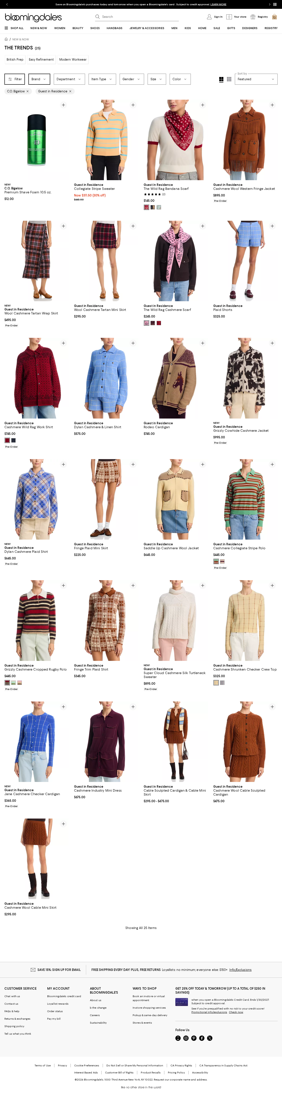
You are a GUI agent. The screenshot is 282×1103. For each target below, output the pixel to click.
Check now (236, 1012)
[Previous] (9, 140)
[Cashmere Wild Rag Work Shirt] (36, 378)
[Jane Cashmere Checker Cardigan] (36, 741)
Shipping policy (14, 1026)
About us (95, 1000)
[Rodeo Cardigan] (176, 378)
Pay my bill (54, 1018)
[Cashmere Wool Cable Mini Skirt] (36, 859)
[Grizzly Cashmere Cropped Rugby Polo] (36, 620)
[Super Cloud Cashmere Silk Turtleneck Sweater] (176, 620)
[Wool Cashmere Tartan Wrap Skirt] (36, 261)
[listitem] (141, 4)
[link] (36, 191)
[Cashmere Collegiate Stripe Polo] (245, 499)
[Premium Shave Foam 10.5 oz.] (36, 140)
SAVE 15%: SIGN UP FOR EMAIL (59, 970)
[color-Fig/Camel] (152, 323)
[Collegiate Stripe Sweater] (106, 140)
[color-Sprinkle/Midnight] (146, 323)
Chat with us (12, 996)
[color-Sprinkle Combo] (19, 682)
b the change (98, 1007)
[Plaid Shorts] (245, 261)
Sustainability (98, 1022)
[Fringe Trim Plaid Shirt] (106, 620)
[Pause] (275, 4)
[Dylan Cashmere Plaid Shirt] (36, 499)
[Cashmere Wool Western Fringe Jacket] (245, 140)
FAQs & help (11, 1011)
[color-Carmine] (7, 440)
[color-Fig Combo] (222, 561)
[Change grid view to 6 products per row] (229, 79)
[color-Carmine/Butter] (146, 207)
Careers (95, 1015)
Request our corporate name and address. (180, 1079)
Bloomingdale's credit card (64, 996)
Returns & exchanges (17, 1018)
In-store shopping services (149, 1007)
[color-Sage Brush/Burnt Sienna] (159, 207)
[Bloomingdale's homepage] (7, 39)
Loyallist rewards (58, 1003)
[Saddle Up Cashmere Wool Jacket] (176, 499)
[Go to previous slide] (7, 4)
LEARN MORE (218, 4)
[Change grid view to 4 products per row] (221, 80)
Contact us (11, 1003)
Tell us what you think (17, 1033)
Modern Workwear (73, 59)
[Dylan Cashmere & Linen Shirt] (106, 378)
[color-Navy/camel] (152, 207)
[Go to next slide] (269, 4)
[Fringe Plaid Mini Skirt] (106, 499)
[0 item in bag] (274, 16)
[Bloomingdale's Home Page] (33, 17)
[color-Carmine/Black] (159, 323)
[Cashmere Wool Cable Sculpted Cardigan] (245, 741)
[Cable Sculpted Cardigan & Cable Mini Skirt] (176, 741)
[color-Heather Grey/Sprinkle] (222, 682)
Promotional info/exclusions (209, 1012)
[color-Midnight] (13, 440)
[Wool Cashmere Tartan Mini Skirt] (106, 261)
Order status (55, 1011)
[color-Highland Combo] (216, 561)
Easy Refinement (41, 59)
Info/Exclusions (240, 970)
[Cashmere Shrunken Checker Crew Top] (245, 620)
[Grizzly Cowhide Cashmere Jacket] (245, 378)
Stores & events (142, 1022)
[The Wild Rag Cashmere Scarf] (176, 261)
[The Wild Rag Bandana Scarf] (176, 140)
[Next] (63, 140)
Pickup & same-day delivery (150, 1015)
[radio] (146, 207)
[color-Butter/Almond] (216, 682)
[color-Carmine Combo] (7, 682)
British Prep (15, 59)
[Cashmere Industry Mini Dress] (106, 741)
